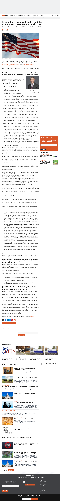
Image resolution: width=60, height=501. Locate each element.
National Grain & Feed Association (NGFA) (11, 64)
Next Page (11, 470)
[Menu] (58, 15)
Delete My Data (29, 484)
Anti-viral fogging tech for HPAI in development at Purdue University (45, 162)
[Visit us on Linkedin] (24, 482)
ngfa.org (32, 316)
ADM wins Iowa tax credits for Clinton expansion (46, 156)
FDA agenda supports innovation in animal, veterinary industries (21, 358)
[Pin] (12, 320)
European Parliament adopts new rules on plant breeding (26, 428)
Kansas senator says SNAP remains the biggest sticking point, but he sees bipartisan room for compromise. (26, 372)
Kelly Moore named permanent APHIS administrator (16, 437)
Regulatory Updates (21, 19)
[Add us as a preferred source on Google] (15, 320)
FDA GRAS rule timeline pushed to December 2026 (23, 403)
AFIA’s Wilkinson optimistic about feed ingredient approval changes (36, 358)
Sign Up (43, 149)
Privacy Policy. (52, 147)
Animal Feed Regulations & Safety (9, 19)
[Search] (55, 15)
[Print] (3, 320)
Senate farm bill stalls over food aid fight (25, 393)
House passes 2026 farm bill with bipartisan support (26, 462)
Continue (35, 498)
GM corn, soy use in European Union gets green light (25, 419)
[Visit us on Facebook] (21, 482)
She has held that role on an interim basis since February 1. (13, 438)
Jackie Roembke (5, 29)
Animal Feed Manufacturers (45, 154)
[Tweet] (10, 320)
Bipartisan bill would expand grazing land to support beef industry (26, 378)
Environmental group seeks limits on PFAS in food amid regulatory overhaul (26, 443)
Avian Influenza (43, 160)
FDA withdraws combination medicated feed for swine (50, 358)
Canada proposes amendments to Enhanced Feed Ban (17, 412)
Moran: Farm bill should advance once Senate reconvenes (24, 369)
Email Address (21, 330)
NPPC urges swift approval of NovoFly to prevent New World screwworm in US (25, 453)
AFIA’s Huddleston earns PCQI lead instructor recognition (8, 358)
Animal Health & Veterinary (19, 451)
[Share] (5, 320)
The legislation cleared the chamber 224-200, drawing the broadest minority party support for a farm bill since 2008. (25, 465)
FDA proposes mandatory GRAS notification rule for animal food (20, 386)
